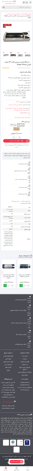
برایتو (29, 14)
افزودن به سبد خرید (15, 141)
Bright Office (23, 113)
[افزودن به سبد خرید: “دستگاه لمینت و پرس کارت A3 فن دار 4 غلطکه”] (21, 285)
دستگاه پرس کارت (18, 108)
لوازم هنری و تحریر (8, 356)
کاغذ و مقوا (8, 367)
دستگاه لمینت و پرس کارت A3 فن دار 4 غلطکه (25, 275)
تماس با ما (25, 356)
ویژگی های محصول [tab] (25, 201)
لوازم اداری (24, 14)
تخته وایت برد (8, 364)
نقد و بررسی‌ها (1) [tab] (16, 201)
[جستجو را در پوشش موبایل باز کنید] (16, 7)
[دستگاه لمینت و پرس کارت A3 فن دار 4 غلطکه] (24, 266)
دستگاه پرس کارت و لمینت (13, 14)
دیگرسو (7, 459)
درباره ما (25, 359)
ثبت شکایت (25, 364)
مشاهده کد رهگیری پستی (25, 372)
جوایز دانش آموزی (8, 362)
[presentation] (2, 272)
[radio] (21, 125)
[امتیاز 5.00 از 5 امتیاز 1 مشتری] (5, 68)
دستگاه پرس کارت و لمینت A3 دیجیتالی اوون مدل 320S (9, 275)
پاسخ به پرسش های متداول (24, 368)
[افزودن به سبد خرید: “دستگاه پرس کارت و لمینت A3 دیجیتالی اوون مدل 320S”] (5, 285)
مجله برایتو (25, 375)
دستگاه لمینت (9, 108)
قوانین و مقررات (24, 362)
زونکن (8, 370)
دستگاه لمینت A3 (25, 110)
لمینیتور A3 (17, 110)
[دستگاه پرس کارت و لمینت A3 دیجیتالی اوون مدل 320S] (8, 266)
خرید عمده (14, 418)
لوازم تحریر (4, 418)
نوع (29, 121)
